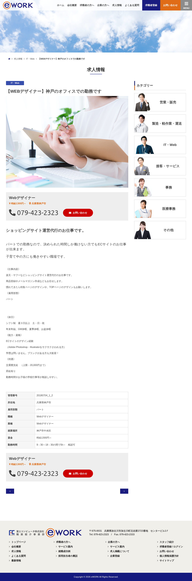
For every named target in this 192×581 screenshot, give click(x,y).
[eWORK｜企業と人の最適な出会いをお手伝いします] (18, 5)
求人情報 (18, 59)
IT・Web (30, 59)
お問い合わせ (80, 212)
